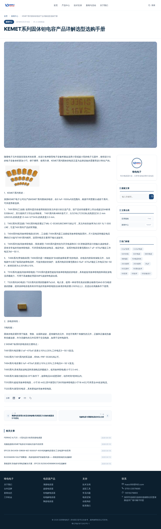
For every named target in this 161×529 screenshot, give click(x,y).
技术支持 (78, 5)
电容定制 (87, 497)
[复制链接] (30, 398)
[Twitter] (19, 398)
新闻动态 (8, 493)
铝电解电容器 (49, 497)
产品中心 (66, 5)
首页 (56, 5)
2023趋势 (125, 264)
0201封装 (125, 254)
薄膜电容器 (48, 484)
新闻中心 (14, 16)
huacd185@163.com (134, 484)
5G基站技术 (137, 269)
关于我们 (104, 5)
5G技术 (134, 274)
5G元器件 (125, 269)
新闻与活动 (91, 5)
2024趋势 (137, 264)
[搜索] (152, 196)
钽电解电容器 (49, 493)
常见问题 (87, 493)
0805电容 (148, 254)
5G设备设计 (146, 274)
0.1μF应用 (125, 249)
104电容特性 (136, 259)
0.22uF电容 (138, 249)
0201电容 (136, 254)
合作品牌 (8, 488)
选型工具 (87, 488)
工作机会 (8, 497)
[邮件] (25, 398)
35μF (147, 264)
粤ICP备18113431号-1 (81, 523)
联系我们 (87, 505)
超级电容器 (48, 488)
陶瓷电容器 (48, 501)
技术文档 (87, 484)
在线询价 (87, 501)
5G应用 (124, 274)
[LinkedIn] (14, 398)
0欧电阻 (125, 259)
